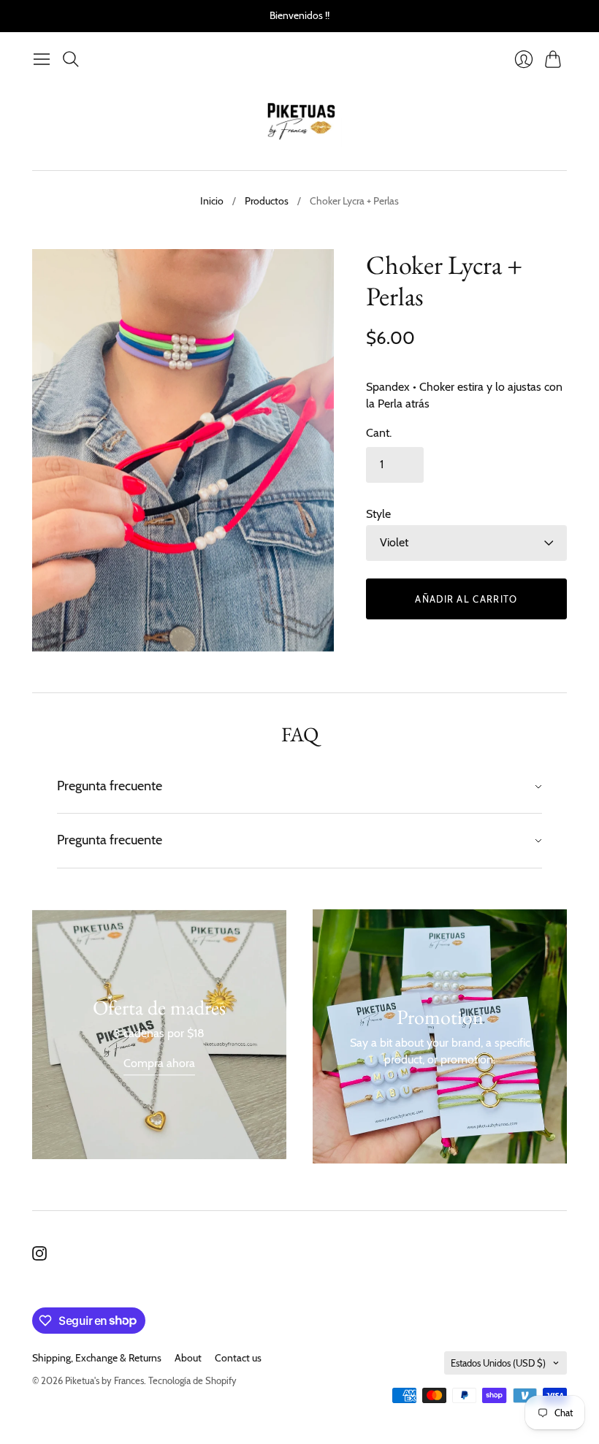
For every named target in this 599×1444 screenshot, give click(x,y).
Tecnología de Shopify (192, 1380)
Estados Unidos (498, 1363)
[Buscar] (71, 59)
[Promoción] (159, 1034)
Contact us (238, 1357)
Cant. (379, 433)
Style (378, 514)
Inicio (212, 200)
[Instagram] (39, 1257)
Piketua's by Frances (104, 1380)
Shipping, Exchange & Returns (96, 1357)
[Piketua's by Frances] (300, 121)
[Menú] (41, 59)
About (188, 1357)
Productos (267, 200)
